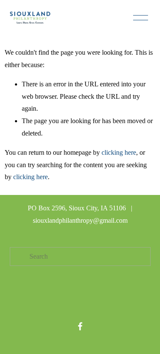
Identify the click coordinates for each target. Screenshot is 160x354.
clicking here (119, 152)
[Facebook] (80, 326)
